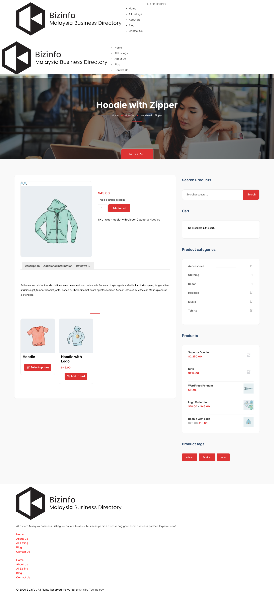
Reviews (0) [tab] (83, 265)
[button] (134, 4)
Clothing (193, 274)
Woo (223, 457)
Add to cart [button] (78, 376)
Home (132, 8)
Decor (192, 283)
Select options (39, 367)
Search (251, 194)
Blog (131, 25)
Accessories (196, 266)
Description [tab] (32, 265)
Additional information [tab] (57, 265)
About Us (134, 19)
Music (192, 301)
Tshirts (192, 310)
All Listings (135, 14)
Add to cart (119, 208)
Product (207, 457)
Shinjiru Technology (91, 589)
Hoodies (129, 115)
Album (189, 457)
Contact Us (136, 30)
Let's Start (137, 153)
